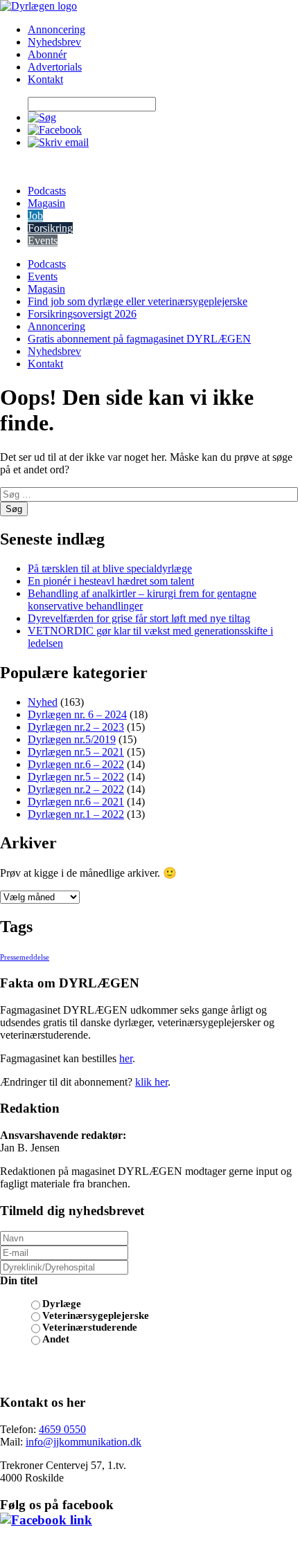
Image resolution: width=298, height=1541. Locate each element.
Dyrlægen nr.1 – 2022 (76, 814)
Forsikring (50, 228)
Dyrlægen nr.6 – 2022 (76, 764)
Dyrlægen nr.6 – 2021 (76, 802)
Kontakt (45, 79)
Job (35, 215)
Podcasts (47, 191)
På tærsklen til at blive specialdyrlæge (110, 568)
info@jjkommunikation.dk (83, 1442)
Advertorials (55, 67)
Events (43, 240)
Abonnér (47, 54)
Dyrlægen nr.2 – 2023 (76, 727)
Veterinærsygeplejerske (95, 1315)
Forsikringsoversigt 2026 (82, 314)
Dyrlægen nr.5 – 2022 (76, 777)
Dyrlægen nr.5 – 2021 (76, 752)
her (125, 1058)
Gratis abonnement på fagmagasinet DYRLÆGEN (139, 339)
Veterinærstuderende (89, 1327)
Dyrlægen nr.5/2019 (72, 739)
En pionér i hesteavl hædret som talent (111, 581)
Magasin (46, 203)
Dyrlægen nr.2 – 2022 (76, 789)
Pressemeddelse (24, 957)
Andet (55, 1338)
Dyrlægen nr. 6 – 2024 (77, 714)
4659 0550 (62, 1429)
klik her (151, 1082)
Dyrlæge (61, 1303)
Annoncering (56, 29)
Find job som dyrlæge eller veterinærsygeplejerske (137, 301)
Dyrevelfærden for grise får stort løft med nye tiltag (139, 618)
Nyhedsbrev (54, 42)
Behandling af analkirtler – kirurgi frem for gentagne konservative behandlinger (142, 599)
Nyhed (43, 702)
